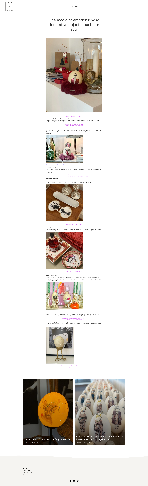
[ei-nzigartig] (10, 6)
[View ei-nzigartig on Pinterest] (77, 481)
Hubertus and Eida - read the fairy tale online (47, 439)
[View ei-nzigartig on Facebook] (74, 481)
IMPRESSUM (26, 468)
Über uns (25, 474)
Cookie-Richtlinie (27, 470)
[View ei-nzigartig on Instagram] (70, 481)
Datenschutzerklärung (28, 472)
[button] (138, 6)
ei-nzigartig (72, 483)
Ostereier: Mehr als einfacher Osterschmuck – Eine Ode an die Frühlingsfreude (99, 438)
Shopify (79, 483)
